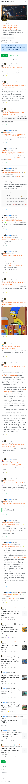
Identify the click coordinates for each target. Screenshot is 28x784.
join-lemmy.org (5, 781)
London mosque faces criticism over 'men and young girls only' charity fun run (12, 445)
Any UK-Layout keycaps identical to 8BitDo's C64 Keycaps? (13, 367)
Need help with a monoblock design (10, 524)
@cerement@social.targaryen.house (13, 29)
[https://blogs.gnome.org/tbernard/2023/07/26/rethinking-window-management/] (24, 750)
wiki (9, 159)
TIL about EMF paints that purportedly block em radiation (13, 504)
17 (2, 619)
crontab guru (11, 598)
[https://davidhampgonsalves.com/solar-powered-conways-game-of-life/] (24, 736)
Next (3, 761)
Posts (18, 55)
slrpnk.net (3, 649)
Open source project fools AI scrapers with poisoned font (11, 68)
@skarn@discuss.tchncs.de (9, 375)
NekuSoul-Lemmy (7, 1)
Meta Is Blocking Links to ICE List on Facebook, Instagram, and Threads (13, 153)
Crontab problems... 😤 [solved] (11, 594)
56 (3, 637)
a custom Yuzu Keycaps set (12, 532)
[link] (5, 71)
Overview (4, 55)
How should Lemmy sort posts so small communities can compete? (10, 347)
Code (2, 778)
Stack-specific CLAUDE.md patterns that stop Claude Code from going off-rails (12, 113)
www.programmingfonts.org (8, 617)
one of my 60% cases (20, 557)
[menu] (26, 1)
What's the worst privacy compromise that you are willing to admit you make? (13, 86)
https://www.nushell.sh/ (15, 265)
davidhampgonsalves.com (7, 738)
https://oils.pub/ (14, 264)
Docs (2, 775)
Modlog (3, 769)
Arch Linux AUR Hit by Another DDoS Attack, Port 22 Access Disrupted (13, 303)
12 (2, 711)
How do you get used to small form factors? (12, 482)
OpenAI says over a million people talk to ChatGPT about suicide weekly (13, 283)
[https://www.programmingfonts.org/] (24, 613)
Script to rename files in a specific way (10, 172)
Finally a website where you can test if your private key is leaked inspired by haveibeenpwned (13, 219)
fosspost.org (4, 635)
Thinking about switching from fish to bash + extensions (12, 256)
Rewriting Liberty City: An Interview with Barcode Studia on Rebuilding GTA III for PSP (13, 135)
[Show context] (2, 71)
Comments (12, 55)
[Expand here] (24, 647)
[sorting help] (16, 59)
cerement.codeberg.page (10, 27)
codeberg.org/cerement (10, 25)
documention (5, 178)
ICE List (19, 158)
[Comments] (24, 722)
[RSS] (18, 59)
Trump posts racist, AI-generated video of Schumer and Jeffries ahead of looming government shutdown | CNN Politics (11, 464)
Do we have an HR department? (9, 239)
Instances (3, 772)
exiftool (18, 176)
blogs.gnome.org (5, 754)
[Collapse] (2, 64)
